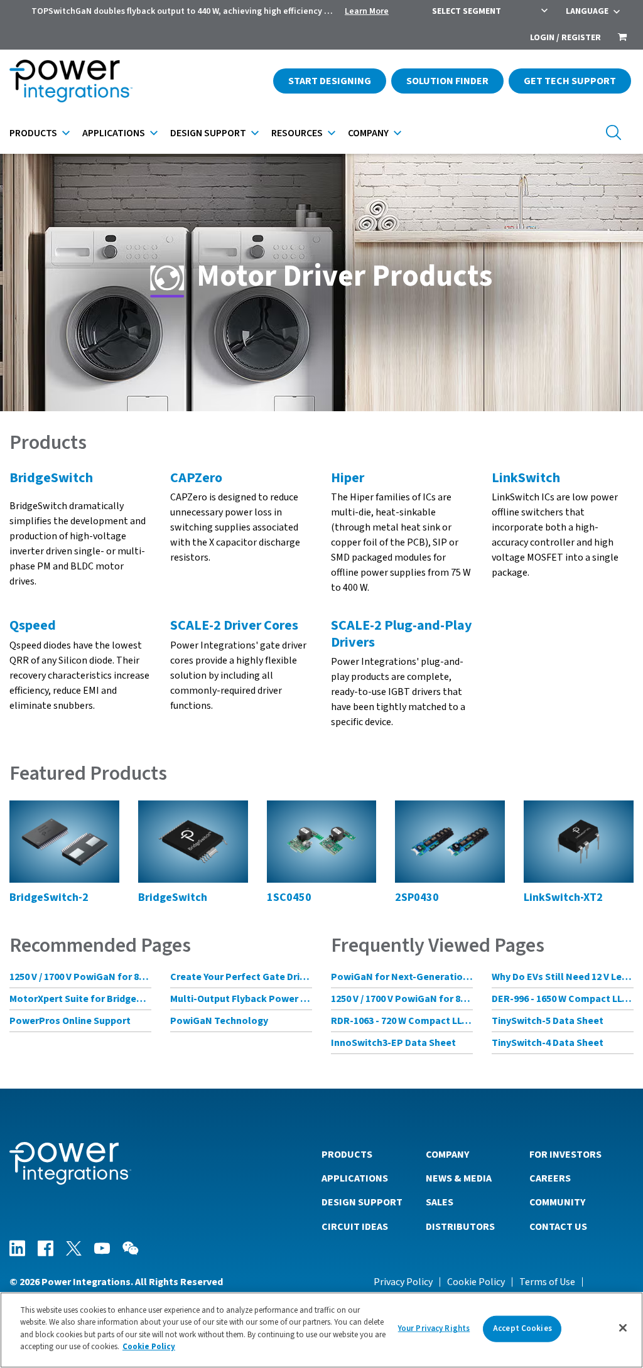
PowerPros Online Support (70, 1021)
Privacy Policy (403, 1282)
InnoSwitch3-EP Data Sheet (393, 1043)
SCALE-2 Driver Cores (234, 625)
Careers (550, 1178)
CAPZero (196, 478)
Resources (297, 133)
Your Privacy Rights (434, 1328)
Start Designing (329, 81)
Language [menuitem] (587, 11)
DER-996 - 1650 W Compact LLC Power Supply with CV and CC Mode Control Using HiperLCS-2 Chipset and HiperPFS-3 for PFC (563, 999)
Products (33, 133)
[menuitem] (622, 38)
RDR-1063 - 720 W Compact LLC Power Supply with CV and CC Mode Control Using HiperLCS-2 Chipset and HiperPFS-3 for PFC (402, 1021)
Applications (113, 133)
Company (368, 133)
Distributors (460, 1227)
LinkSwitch (526, 478)
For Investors (565, 1154)
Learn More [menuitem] (367, 11)
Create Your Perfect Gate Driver (241, 977)
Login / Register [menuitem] (565, 37)
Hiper (347, 478)
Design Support (208, 133)
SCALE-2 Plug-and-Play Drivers (401, 633)
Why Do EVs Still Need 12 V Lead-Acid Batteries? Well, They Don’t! (563, 977)
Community (557, 1202)
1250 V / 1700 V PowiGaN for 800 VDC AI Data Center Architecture (80, 977)
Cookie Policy (476, 1282)
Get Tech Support (570, 81)
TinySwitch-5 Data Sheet (547, 1021)
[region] (321, 1330)
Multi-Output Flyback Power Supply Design (241, 999)
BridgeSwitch (51, 478)
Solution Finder (447, 81)
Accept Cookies (522, 1328)
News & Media (459, 1178)
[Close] (623, 1328)
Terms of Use (547, 1282)
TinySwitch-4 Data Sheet (547, 1043)
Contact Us (558, 1227)
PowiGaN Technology (219, 1021)
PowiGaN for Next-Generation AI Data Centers (402, 977)
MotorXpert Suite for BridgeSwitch (80, 999)
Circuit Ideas (355, 1227)
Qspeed (32, 625)
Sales (439, 1202)
